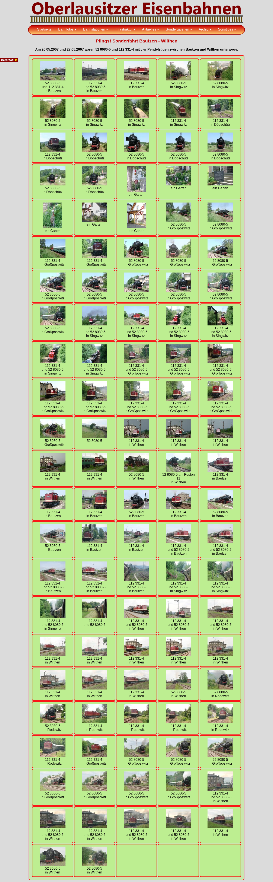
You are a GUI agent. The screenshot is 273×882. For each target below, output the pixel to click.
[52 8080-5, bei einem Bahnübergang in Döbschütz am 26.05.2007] (178, 150)
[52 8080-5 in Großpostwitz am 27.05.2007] (136, 756)
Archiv (203, 29)
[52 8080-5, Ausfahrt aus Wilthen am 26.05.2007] (136, 470)
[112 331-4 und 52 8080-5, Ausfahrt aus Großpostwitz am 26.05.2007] (136, 399)
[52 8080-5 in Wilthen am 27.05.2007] (178, 688)
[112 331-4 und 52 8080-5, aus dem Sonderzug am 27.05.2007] (94, 617)
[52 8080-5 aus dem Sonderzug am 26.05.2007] (94, 437)
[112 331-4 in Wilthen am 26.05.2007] (136, 437)
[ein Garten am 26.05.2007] (136, 190)
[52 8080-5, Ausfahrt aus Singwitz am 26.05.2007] (220, 79)
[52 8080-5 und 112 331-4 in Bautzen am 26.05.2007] (52, 79)
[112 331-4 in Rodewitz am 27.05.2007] (94, 722)
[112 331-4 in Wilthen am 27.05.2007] (52, 654)
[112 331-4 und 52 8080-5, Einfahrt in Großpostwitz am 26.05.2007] (136, 362)
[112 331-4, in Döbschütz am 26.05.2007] (52, 150)
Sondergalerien (177, 29)
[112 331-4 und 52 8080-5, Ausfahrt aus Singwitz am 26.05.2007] (178, 324)
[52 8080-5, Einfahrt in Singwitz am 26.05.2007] (178, 79)
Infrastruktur (123, 29)
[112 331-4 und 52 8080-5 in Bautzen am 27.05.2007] (178, 542)
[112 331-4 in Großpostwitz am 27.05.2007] (94, 756)
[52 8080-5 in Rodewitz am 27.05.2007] (220, 688)
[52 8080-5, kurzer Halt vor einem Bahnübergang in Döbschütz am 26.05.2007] (94, 150)
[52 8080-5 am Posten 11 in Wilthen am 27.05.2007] (178, 470)
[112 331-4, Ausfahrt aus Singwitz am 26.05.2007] (178, 117)
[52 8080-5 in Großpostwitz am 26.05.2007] (220, 257)
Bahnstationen (94, 29)
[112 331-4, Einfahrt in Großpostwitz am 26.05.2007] (94, 257)
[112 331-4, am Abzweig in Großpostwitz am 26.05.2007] (52, 257)
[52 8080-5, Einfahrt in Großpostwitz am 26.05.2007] (136, 257)
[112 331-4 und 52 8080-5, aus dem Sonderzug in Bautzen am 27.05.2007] (136, 579)
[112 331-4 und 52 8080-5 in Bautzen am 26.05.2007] (94, 79)
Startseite (44, 29)
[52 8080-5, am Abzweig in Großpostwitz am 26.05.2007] (178, 220)
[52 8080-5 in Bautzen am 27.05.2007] (136, 508)
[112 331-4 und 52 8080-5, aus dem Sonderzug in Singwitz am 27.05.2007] (178, 579)
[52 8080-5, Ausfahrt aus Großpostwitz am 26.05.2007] (94, 290)
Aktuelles (149, 29)
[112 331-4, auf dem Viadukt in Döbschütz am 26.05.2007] (220, 117)
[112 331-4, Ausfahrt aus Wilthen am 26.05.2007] (94, 470)
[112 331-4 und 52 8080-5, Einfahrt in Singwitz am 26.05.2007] (94, 324)
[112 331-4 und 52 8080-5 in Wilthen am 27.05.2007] (136, 617)
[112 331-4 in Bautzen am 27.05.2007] (220, 470)
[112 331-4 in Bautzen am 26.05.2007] (136, 79)
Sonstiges (225, 29)
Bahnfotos (66, 29)
